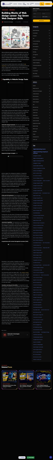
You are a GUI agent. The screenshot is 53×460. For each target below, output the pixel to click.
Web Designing (5, 9)
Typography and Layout (37, 260)
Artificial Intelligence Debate (38, 267)
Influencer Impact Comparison (38, 222)
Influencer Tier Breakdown (38, 227)
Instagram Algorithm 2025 (38, 183)
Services (20, 3)
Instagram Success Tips (37, 208)
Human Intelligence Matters (38, 178)
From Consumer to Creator (38, 319)
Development (12, 9)
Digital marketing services (38, 160)
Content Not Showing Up (37, 284)
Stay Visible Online (36, 309)
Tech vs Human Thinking (37, 277)
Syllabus (48, 3)
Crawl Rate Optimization (37, 334)
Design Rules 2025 (46, 247)
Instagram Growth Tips (37, 188)
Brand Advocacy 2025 (37, 312)
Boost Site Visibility (36, 332)
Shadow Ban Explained (37, 302)
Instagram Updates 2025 (37, 190)
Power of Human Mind (45, 275)
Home (3, 7)
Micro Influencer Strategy (37, 235)
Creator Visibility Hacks (37, 287)
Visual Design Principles (37, 265)
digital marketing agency (38, 158)
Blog (28, 3)
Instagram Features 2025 (37, 185)
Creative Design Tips (37, 245)
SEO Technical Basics (37, 354)
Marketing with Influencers (38, 232)
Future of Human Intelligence (38, 272)
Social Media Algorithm (37, 304)
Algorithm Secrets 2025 (37, 280)
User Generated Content (37, 329)
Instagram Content (37, 155)
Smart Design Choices (37, 257)
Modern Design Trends (37, 255)
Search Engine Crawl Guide (38, 347)
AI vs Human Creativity (37, 175)
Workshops (37, 3)
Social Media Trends (46, 193)
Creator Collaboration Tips (38, 217)
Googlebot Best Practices (37, 339)
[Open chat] (50, 457)
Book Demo (41, 20)
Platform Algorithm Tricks (37, 299)
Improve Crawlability (37, 342)
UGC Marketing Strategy (37, 327)
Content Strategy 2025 (37, 180)
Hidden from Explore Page (38, 294)
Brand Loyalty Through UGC (38, 314)
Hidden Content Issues (37, 292)
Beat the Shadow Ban (37, 282)
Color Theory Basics (46, 242)
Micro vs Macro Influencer (38, 237)
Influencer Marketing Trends (38, 225)
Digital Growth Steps (37, 195)
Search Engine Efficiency (37, 349)
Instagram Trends (37, 163)
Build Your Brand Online (37, 173)
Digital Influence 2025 (37, 220)
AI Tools (42, 4)
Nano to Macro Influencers (38, 240)
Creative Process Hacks (37, 247)
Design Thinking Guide (37, 250)
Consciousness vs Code (37, 270)
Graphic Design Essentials (37, 252)
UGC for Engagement (37, 324)
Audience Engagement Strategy (39, 168)
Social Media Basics (36, 212)
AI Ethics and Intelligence (37, 170)
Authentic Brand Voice (45, 309)
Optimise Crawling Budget (38, 344)
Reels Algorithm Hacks (37, 193)
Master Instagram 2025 (37, 210)
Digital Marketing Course (39, 149)
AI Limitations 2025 (46, 265)
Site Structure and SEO (37, 357)
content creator (25, 272)
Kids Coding (24, 4)
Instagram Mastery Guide (37, 203)
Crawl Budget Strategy (45, 332)
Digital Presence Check (37, 289)
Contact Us (32, 4)
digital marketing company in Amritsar (40, 152)
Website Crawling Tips (37, 359)
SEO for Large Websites (37, 352)
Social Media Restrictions (37, 307)
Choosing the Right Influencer (38, 215)
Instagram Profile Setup (37, 205)
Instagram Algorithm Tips (37, 198)
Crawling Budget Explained (38, 337)
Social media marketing (38, 165)
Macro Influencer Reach (37, 230)
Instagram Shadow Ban (37, 297)
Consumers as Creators (37, 317)
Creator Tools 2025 (46, 180)
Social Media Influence (37, 242)
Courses (15, 3)
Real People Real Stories (37, 322)
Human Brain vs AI (36, 275)
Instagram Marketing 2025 (38, 200)
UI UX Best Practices (36, 262)
